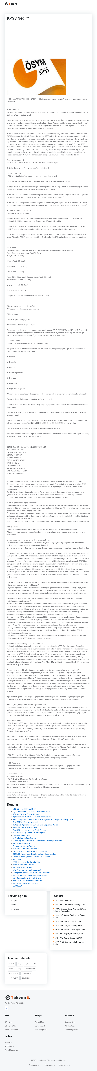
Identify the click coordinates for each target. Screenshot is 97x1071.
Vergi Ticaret (40, 1026)
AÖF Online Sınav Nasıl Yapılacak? (26, 849)
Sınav (11, 968)
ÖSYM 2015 (13, 973)
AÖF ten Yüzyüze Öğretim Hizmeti (26, 814)
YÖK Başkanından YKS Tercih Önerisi (27, 878)
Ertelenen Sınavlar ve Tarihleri (24, 846)
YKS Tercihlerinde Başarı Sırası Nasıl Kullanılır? (30, 875)
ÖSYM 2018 (26, 978)
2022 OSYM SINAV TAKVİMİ (24, 865)
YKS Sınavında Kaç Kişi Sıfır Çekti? (26, 883)
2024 (35, 964)
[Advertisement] (40, 40)
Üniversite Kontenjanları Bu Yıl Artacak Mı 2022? (31, 857)
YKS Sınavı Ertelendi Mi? (22, 843)
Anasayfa (13, 901)
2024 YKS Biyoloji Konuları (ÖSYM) (68, 938)
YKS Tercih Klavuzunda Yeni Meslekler (27, 881)
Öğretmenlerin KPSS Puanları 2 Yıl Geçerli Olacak (31, 811)
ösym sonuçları (24, 964)
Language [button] (35, 1065)
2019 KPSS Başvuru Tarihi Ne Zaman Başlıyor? (68, 943)
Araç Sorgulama (41, 1030)
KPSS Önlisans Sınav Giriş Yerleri (25, 827)
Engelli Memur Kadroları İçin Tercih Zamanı (29, 830)
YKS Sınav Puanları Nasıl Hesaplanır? (27, 870)
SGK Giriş (8, 1022)
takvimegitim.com (59, 1060)
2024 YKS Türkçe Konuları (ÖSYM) (68, 926)
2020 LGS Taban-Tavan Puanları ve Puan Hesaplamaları (34, 854)
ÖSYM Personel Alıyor (21, 835)
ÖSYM (11, 964)
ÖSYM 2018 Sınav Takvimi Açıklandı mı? (70, 930)
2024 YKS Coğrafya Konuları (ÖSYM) (69, 934)
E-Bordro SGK (10, 1026)
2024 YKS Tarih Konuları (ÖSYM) (68, 921)
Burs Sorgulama (71, 1030)
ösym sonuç (30, 968)
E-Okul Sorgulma (11, 1050)
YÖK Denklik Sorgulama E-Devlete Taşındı (29, 833)
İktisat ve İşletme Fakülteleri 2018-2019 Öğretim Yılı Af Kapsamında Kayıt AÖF (43, 820)
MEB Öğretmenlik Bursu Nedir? (24, 809)
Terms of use (50, 1065)
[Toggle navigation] (89, 3)
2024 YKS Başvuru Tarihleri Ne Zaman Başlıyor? (69, 916)
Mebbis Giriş (70, 1026)
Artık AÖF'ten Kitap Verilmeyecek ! (26, 822)
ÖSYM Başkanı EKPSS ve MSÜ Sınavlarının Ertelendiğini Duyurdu (37, 841)
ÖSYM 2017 (13, 978)
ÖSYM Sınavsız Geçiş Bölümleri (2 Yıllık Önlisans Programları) (69, 910)
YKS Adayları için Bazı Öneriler (24, 838)
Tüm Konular (14, 909)
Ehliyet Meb (39, 1022)
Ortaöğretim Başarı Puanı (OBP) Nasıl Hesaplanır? (32, 873)
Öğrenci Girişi (70, 1022)
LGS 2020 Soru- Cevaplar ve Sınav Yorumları (30, 851)
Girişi (19, 968)
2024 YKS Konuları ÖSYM (65, 901)
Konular (12, 905)
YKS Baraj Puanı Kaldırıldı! (22, 867)
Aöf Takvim (9, 1046)
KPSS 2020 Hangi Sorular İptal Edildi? (27, 862)
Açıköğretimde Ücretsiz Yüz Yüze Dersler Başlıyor (32, 817)
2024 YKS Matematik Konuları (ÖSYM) (70, 905)
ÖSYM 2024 (17, 886)
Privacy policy (64, 1065)
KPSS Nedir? (18, 859)
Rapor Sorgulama (11, 1030)
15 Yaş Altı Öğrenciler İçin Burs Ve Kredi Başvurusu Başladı (35, 825)
